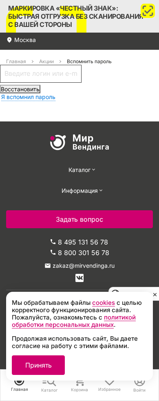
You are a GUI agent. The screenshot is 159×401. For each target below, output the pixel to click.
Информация (80, 190)
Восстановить (20, 89)
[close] (155, 294)
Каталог (79, 169)
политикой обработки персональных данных (74, 320)
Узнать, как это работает (79, 16)
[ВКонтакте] (79, 278)
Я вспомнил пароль (28, 96)
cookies (103, 302)
